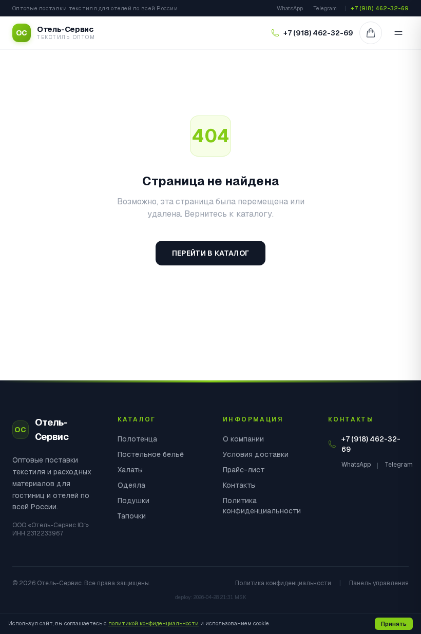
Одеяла (131, 485)
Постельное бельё (151, 454)
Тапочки (132, 516)
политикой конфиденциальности (153, 623)
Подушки (133, 500)
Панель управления (379, 583)
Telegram (325, 8)
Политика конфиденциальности (262, 505)
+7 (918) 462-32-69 (380, 8)
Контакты (239, 485)
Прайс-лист (244, 469)
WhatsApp (290, 8)
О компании (243, 439)
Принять (394, 623)
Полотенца (137, 439)
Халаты (130, 469)
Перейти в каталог (211, 253)
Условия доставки (256, 454)
